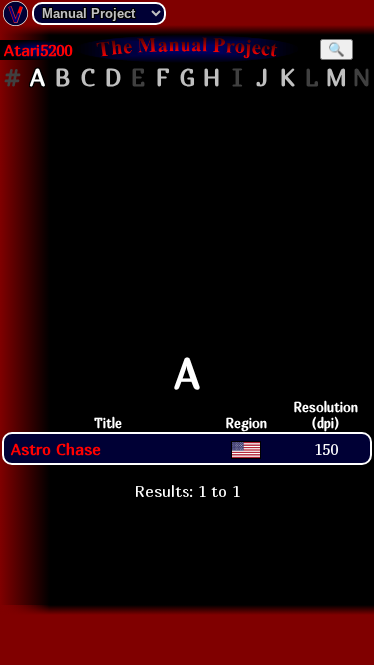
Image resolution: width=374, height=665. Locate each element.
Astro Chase (56, 449)
